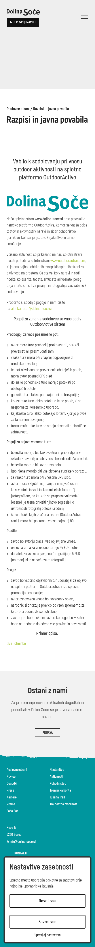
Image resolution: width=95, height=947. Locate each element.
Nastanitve (57, 770)
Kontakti (20, 853)
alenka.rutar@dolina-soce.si (31, 308)
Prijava (47, 733)
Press (10, 790)
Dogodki (12, 783)
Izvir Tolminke (16, 643)
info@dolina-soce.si (23, 842)
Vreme (11, 804)
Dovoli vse (48, 901)
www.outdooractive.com (67, 260)
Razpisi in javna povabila (51, 109)
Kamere (12, 797)
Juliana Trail (57, 797)
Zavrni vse (47, 922)
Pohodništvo (58, 783)
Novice (11, 776)
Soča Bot (12, 811)
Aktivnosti (56, 776)
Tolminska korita (60, 790)
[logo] (23, 12)
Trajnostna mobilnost (63, 804)
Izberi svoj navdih (23, 22)
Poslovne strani (18, 109)
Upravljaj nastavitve (47, 935)
